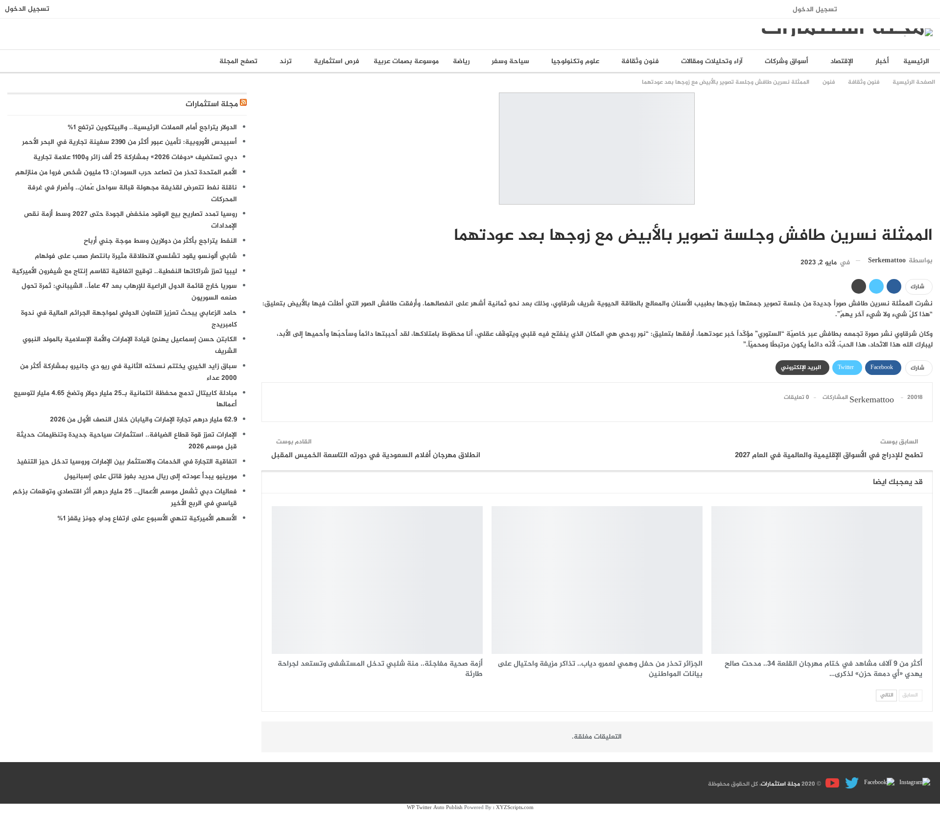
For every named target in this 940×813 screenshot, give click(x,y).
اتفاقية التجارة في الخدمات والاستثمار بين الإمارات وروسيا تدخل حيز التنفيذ (127, 461)
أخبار (882, 61)
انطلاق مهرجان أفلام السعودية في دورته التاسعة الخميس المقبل (375, 455)
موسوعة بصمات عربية (406, 61)
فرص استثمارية (336, 61)
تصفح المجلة (238, 61)
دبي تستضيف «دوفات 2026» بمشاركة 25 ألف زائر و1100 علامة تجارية (135, 157)
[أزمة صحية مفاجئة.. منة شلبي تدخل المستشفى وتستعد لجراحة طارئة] (377, 580)
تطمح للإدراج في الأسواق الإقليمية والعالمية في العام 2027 (829, 455)
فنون (929, 215)
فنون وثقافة (640, 61)
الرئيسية (916, 61)
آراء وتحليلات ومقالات (712, 61)
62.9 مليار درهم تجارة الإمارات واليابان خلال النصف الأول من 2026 (143, 419)
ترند (286, 61)
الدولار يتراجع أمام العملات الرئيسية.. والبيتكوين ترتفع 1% (152, 127)
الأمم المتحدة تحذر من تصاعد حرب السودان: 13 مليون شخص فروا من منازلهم (126, 172)
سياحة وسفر (510, 61)
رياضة (461, 61)
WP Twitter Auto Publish (435, 808)
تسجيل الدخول (815, 9)
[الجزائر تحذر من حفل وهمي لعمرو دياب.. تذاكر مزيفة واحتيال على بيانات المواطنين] (597, 580)
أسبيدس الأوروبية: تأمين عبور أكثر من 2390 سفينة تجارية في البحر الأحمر (129, 142)
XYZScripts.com (515, 808)
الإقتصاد (841, 61)
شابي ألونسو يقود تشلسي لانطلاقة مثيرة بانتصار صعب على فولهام (136, 256)
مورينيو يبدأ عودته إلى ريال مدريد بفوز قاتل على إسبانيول (150, 476)
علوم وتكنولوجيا (575, 61)
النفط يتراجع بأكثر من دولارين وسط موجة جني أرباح (160, 241)
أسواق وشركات (786, 61)
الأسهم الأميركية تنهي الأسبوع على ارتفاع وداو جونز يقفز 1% (147, 518)
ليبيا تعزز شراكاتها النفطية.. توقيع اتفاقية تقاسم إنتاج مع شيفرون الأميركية (124, 271)
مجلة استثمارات (212, 104)
